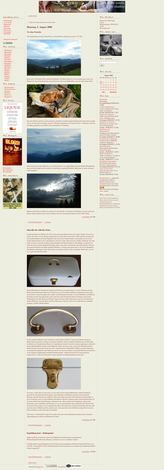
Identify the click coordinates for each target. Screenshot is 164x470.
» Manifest (6, 26)
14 (108, 85)
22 (111, 87)
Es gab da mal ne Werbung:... (109, 139)
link (29, 222)
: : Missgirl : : (7, 69)
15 (111, 85)
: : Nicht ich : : (7, 95)
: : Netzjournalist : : (9, 87)
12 (103, 85)
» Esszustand (7, 32)
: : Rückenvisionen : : (10, 89)
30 (113, 90)
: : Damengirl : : (8, 52)
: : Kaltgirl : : (7, 73)
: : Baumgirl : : (7, 63)
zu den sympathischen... (107, 107)
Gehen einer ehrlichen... (107, 114)
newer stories (32, 16)
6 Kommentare (36, 457)
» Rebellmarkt (7, 20)
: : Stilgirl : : (7, 74)
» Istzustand (7, 30)
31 (116, 90)
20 (106, 87)
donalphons (86, 217)
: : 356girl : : (7, 78)
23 (113, 87)
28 (108, 90)
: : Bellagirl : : (7, 58)
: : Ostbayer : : (7, 93)
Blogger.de (39, 467)
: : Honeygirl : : (8, 54)
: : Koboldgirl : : (8, 61)
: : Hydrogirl (7, 65)
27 (106, 90)
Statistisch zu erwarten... (107, 122)
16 (113, 85)
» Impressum (7, 24)
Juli (103, 92)
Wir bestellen (7, 168)
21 (108, 87)
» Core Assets (7, 22)
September (113, 92)
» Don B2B (6, 34)
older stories (32, 462)
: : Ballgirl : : (7, 71)
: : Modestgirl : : (8, 50)
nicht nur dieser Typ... (107, 169)
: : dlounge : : (7, 91)
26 (103, 90)
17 (116, 85)
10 (116, 82)
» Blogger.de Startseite (10, 39)
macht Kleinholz (43, 444)
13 (106, 85)
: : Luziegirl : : (7, 59)
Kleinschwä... (106, 178)
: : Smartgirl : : (7, 56)
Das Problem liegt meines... (108, 161)
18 (101, 87)
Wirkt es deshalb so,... (107, 154)
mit (109, 28)
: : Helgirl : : (7, 80)
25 (101, 90)
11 (101, 85)
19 (103, 87)
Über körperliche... (106, 146)
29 (111, 90)
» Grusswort (6, 28)
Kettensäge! (103, 99)
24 (116, 87)
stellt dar (34, 437)
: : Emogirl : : (7, 76)
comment (48, 222)
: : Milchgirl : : (7, 67)
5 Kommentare (36, 222)
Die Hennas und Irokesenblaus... (105, 130)
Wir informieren (8, 170)
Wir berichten (7, 172)
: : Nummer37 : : (8, 97)
